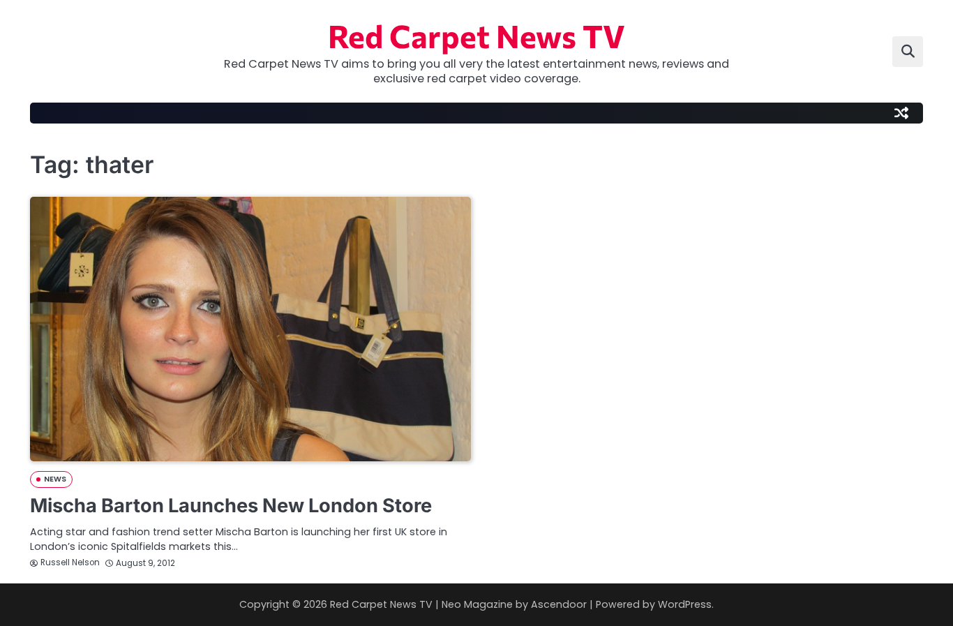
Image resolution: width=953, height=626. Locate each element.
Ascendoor (559, 604)
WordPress (685, 604)
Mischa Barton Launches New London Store (231, 505)
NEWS (55, 479)
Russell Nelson (70, 562)
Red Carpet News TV (476, 35)
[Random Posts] (901, 113)
